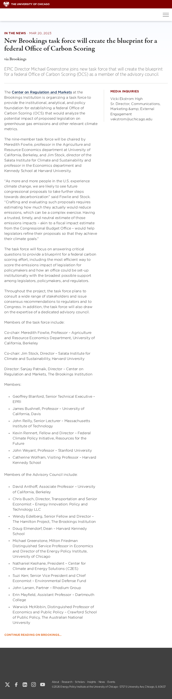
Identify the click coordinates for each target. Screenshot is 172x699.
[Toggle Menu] (166, 15)
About (55, 681)
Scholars (80, 681)
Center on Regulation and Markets (42, 92)
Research (67, 681)
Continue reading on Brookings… (32, 634)
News (102, 681)
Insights (91, 681)
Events (111, 681)
